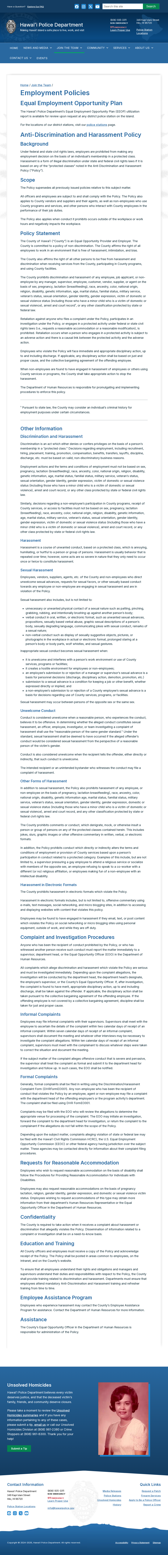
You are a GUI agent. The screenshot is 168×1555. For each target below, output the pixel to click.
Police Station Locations (21, 1506)
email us (40, 1424)
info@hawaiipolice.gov (61, 1508)
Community (96, 47)
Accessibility (121, 1542)
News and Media (35, 47)
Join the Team (67, 47)
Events (42, 58)
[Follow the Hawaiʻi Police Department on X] (90, 6)
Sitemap (157, 1542)
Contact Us (19, 58)
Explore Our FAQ (35, 6)
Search (151, 6)
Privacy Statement (140, 1542)
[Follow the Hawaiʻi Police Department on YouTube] (97, 6)
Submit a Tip (19, 1448)
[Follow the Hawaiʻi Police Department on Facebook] (76, 6)
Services (119, 47)
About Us (142, 47)
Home (14, 48)
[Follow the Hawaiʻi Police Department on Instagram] (83, 6)
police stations (97, 124)
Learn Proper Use (120, 30)
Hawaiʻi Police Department (51, 25)
